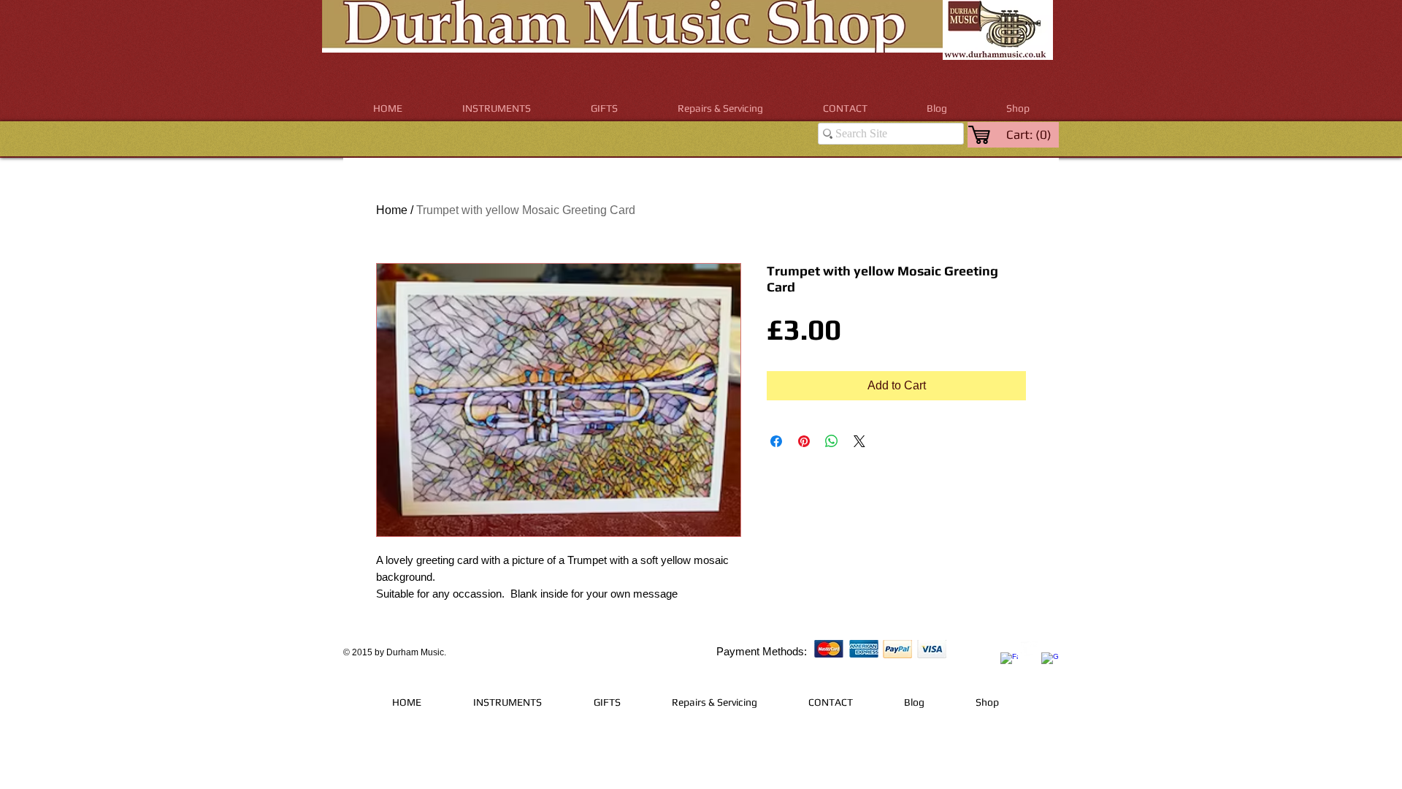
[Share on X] (859, 441)
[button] (496, 108)
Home (391, 210)
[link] (1030, 134)
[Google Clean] (1050, 661)
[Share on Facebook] (776, 441)
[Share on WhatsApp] (831, 441)
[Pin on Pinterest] (804, 441)
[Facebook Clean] (1009, 661)
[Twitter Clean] (1029, 650)
